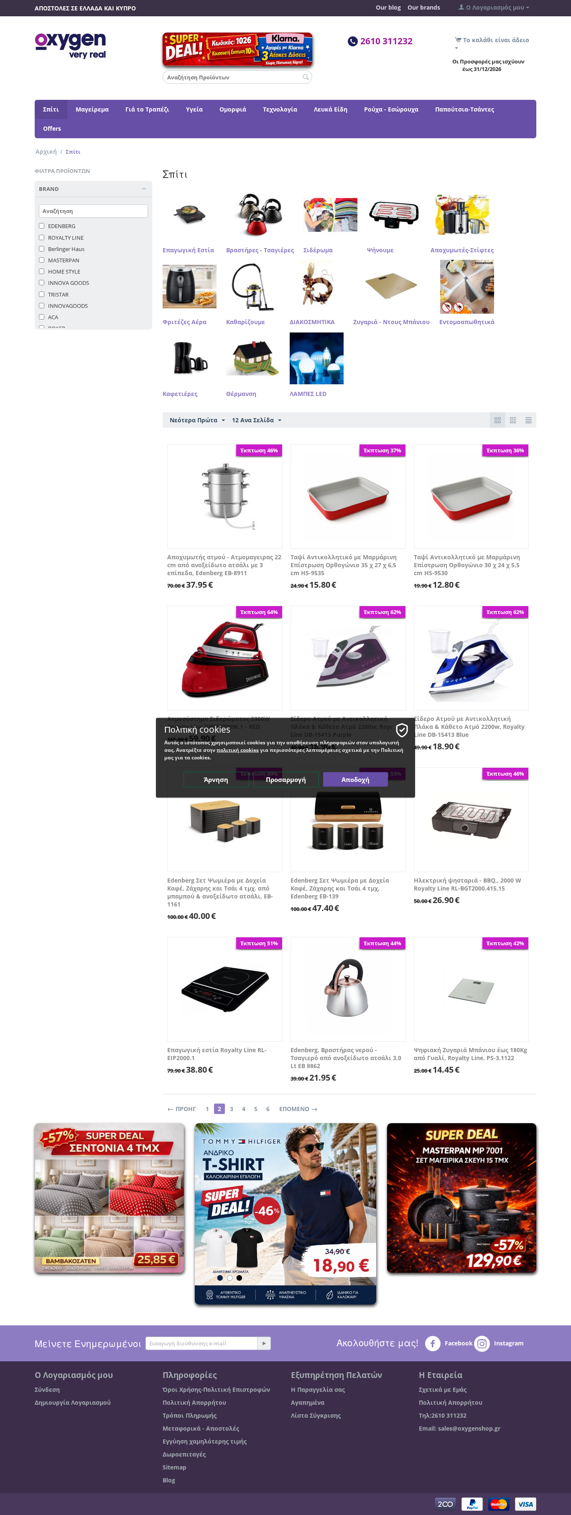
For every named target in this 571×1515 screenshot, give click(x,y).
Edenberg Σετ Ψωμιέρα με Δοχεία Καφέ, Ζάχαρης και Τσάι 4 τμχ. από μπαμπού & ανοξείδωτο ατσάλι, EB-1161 (220, 892)
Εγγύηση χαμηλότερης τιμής (205, 1441)
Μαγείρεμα (92, 109)
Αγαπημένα (307, 1402)
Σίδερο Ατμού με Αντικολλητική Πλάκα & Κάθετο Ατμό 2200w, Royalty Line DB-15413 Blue (469, 726)
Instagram (508, 1343)
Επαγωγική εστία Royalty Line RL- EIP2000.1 (217, 1054)
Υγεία (194, 109)
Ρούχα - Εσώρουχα (391, 109)
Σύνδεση (47, 1389)
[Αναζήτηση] (306, 77)
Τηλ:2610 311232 (442, 1415)
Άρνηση (216, 779)
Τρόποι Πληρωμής (190, 1415)
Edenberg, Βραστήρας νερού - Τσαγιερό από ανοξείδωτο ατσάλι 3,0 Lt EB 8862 (346, 1058)
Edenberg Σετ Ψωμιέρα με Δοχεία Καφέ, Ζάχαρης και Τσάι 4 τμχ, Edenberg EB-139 (340, 888)
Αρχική (46, 151)
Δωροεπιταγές (184, 1454)
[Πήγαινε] (263, 1343)
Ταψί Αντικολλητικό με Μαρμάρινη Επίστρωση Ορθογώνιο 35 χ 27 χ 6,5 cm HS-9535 (344, 565)
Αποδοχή (356, 779)
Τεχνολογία (280, 109)
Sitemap (174, 1467)
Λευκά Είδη (330, 109)
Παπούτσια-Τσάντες (464, 109)
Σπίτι (51, 109)
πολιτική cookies (238, 749)
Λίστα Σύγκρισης (316, 1415)
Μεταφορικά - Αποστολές (201, 1428)
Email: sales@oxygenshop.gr (459, 1428)
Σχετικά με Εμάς (442, 1389)
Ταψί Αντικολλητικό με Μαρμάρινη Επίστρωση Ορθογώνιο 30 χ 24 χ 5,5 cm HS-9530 (467, 565)
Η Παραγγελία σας (318, 1389)
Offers (52, 128)
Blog (169, 1480)
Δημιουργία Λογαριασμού (73, 1402)
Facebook (458, 1343)
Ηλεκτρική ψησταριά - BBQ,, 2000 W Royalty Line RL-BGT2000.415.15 (467, 884)
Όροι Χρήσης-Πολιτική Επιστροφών (216, 1389)
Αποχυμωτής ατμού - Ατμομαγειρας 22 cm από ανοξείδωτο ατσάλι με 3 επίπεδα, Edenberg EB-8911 (224, 565)
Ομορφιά (232, 109)
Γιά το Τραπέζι (147, 109)
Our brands (424, 7)
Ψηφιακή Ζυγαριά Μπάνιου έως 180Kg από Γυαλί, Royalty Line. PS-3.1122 (470, 1054)
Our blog (388, 7)
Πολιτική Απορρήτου (194, 1402)
